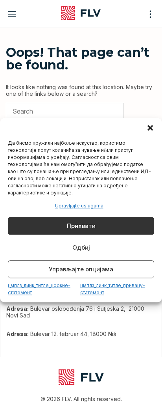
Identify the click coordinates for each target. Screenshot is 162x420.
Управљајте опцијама (81, 269)
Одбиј (81, 247)
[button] (150, 128)
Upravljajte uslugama (79, 206)
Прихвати (81, 226)
